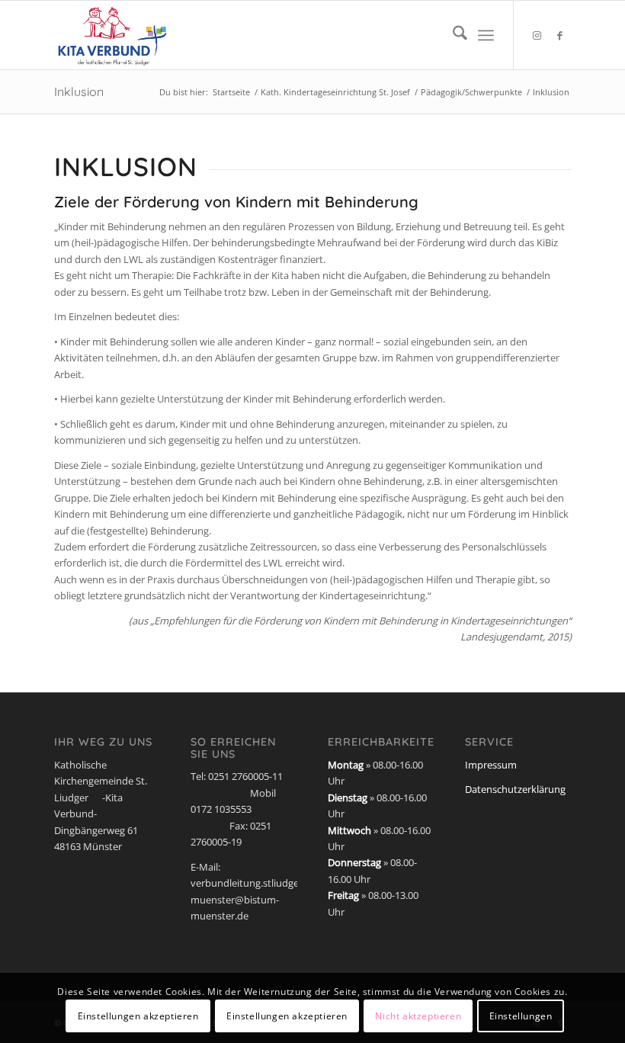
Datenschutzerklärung (515, 789)
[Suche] (452, 35)
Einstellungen (521, 1015)
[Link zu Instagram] (537, 35)
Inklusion (79, 91)
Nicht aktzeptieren (418, 1015)
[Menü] (486, 35)
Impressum (491, 765)
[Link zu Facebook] (560, 35)
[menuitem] (452, 35)
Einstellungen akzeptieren (138, 1015)
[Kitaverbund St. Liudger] (112, 35)
